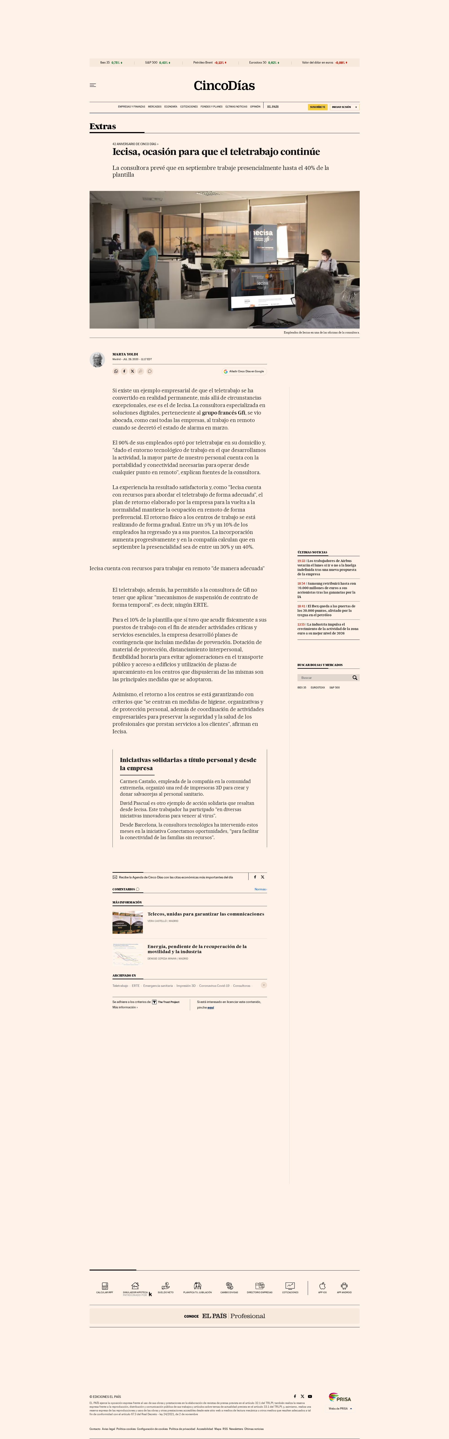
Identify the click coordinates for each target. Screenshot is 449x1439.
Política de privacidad (182, 1429)
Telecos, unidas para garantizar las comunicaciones (206, 914)
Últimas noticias (236, 106)
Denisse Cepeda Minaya (162, 958)
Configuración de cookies (152, 1429)
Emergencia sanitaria (158, 986)
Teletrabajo (120, 986)
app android (344, 1292)
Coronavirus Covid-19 (214, 986)
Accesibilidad (205, 1429)
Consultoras (241, 986)
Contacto (95, 1429)
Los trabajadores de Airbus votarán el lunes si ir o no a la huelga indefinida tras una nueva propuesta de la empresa (326, 567)
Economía (170, 106)
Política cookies (126, 1429)
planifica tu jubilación (197, 1292)
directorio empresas (259, 1292)
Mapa (217, 1429)
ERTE (136, 986)
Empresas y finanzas (131, 106)
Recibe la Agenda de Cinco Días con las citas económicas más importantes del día (176, 877)
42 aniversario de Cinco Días (134, 144)
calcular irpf (104, 1292)
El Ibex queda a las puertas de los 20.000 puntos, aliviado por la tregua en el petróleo (326, 610)
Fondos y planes (211, 106)
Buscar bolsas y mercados (320, 665)
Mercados (154, 106)
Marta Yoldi (125, 354)
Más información (124, 1007)
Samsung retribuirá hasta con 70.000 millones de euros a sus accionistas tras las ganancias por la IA (326, 590)
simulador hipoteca (135, 1292)
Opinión (255, 106)
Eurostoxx (318, 687)
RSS (225, 1429)
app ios (322, 1292)
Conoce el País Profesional (225, 1316)
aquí (210, 1007)
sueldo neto (166, 1292)
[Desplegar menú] (93, 85)
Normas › (261, 889)
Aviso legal (108, 1429)
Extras (103, 126)
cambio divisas (229, 1292)
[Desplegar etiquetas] (264, 985)
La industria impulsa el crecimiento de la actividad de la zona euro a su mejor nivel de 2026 (327, 628)
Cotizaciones (189, 106)
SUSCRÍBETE (318, 107)
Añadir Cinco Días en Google (246, 371)
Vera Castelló (157, 921)
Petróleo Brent (203, 62)
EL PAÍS (271, 105)
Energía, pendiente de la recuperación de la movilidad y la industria (197, 949)
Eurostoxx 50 (257, 62)
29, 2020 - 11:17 (137, 359)
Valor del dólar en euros (317, 62)
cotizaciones (290, 1292)
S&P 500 (151, 62)
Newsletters (236, 1429)
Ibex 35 (105, 62)
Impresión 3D (186, 986)
